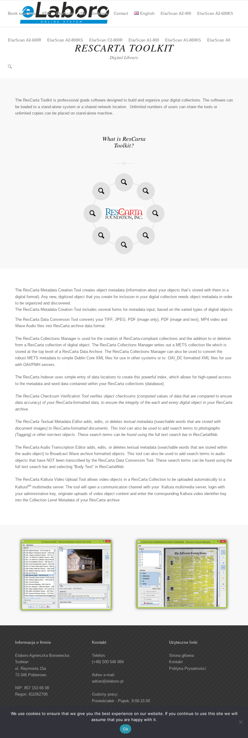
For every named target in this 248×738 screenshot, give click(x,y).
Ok (125, 728)
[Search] (10, 67)
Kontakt (176, 662)
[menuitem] (22, 13)
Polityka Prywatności (187, 668)
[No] (240, 722)
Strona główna (181, 655)
